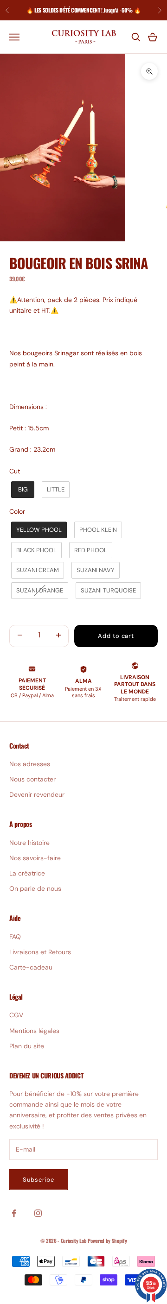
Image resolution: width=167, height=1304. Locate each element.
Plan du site (26, 1046)
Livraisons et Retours (40, 952)
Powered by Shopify (107, 1240)
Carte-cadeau (30, 967)
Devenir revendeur (36, 794)
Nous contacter (32, 779)
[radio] (21, 489)
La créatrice (27, 873)
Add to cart (116, 636)
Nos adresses (29, 764)
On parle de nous (35, 888)
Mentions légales (34, 1031)
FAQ (15, 936)
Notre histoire (29, 842)
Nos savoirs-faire (35, 858)
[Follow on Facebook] (14, 1213)
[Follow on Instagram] (38, 1213)
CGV (16, 1015)
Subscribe (38, 1180)
